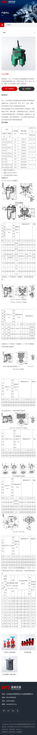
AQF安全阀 (27, 652)
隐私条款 (4, 732)
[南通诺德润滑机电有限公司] (9, 2)
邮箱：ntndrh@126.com (9, 704)
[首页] (2, 25)
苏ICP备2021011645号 (14, 727)
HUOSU (18, 729)
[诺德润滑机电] (12, 687)
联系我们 (28, 88)
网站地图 (12, 732)
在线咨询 (11, 88)
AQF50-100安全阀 (9, 652)
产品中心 (9, 25)
